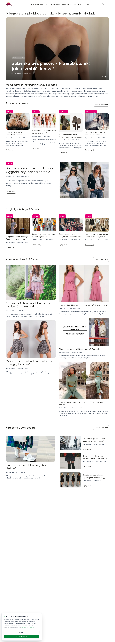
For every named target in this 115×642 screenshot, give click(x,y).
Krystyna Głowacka (11, 138)
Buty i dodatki (55, 4)
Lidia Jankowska (16, 73)
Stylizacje (86, 4)
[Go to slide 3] (106, 77)
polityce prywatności (28, 628)
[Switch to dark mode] (107, 4)
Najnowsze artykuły (37, 4)
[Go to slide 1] (102, 76)
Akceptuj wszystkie (21, 636)
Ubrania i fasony (66, 4)
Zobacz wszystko (101, 104)
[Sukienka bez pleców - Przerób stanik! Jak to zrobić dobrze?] (57, 48)
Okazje (47, 4)
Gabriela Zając (36, 136)
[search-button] (103, 4)
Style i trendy (77, 4)
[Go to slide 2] (104, 76)
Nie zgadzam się (22, 632)
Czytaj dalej (11, 191)
